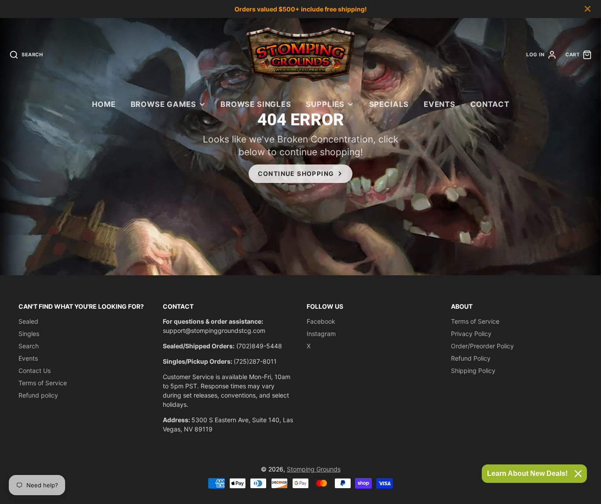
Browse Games (163, 104)
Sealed (28, 321)
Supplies (325, 104)
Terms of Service (42, 383)
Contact (489, 104)
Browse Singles (255, 104)
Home (104, 104)
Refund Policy (471, 358)
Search (28, 346)
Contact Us (34, 370)
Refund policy (38, 395)
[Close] (578, 473)
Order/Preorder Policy (482, 346)
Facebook (321, 321)
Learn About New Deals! (527, 473)
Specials (389, 104)
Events (439, 104)
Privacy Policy (471, 333)
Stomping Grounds (314, 469)
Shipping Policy (473, 370)
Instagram (321, 333)
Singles (28, 333)
